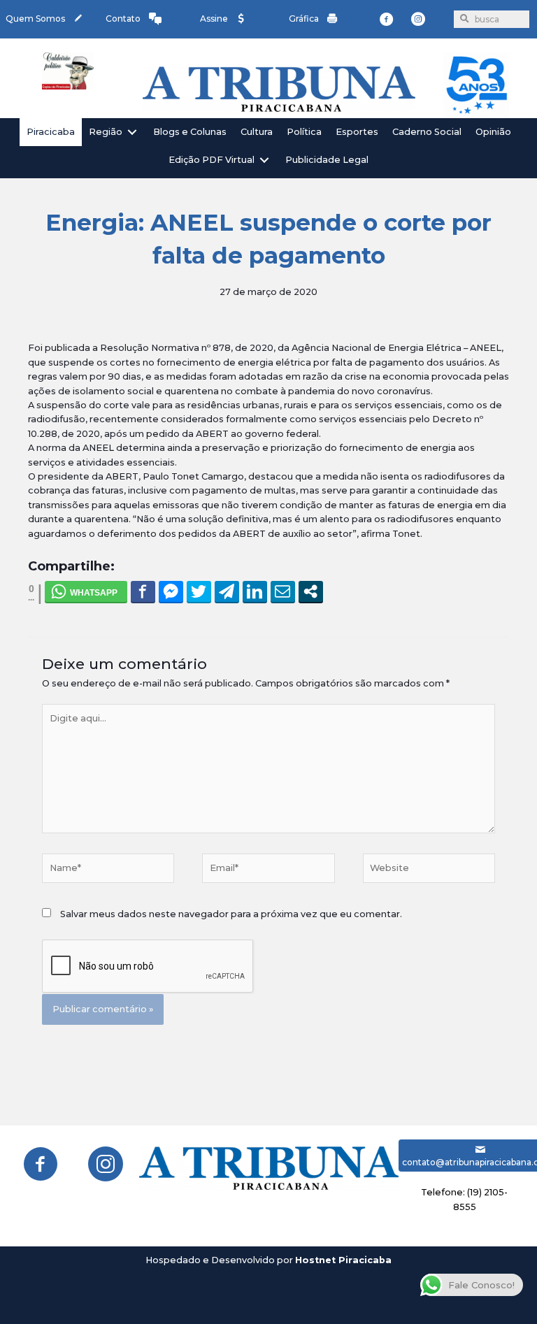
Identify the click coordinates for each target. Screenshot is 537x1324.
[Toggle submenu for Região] (132, 132)
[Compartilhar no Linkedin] (255, 591)
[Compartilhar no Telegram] (227, 591)
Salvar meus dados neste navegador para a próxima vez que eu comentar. (231, 914)
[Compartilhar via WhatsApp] (86, 591)
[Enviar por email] (283, 591)
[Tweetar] (199, 591)
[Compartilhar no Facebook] (143, 591)
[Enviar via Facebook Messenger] (171, 591)
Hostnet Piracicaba (343, 1260)
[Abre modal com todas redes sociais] (311, 591)
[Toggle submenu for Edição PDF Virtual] (264, 160)
